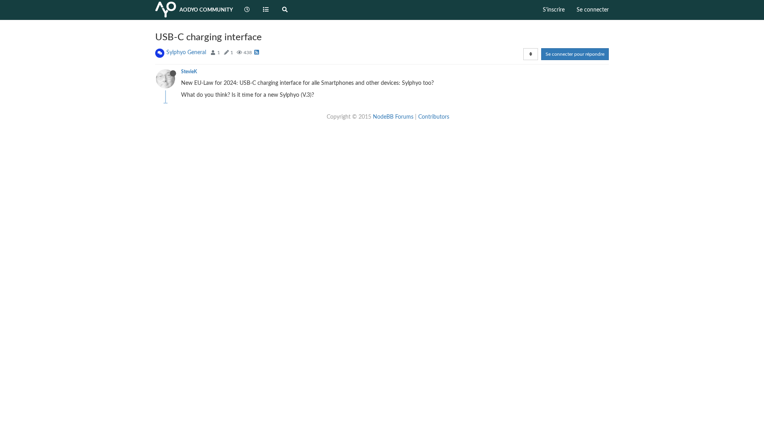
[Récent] (247, 10)
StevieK (189, 71)
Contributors (433, 117)
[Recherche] (284, 10)
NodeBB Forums (393, 117)
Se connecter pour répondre (575, 54)
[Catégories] (266, 10)
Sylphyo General (186, 52)
